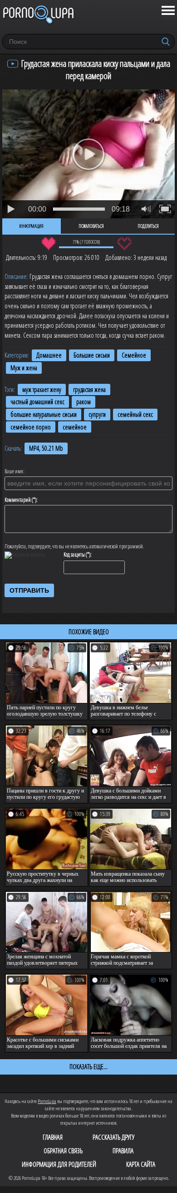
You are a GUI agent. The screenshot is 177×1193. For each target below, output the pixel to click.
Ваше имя (14, 471)
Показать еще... (88, 1066)
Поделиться (148, 226)
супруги (97, 414)
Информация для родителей (59, 1164)
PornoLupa (47, 1101)
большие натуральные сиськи (43, 414)
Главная (53, 1136)
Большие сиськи (92, 355)
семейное (75, 427)
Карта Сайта (140, 1164)
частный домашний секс (37, 401)
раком (83, 401)
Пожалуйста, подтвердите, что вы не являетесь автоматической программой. (74, 546)
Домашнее (49, 355)
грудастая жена (89, 389)
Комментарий (18, 500)
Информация (32, 226)
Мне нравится (48, 243)
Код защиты (74, 555)
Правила (123, 1150)
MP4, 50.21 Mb (46, 448)
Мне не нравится (124, 243)
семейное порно (30, 427)
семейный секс (135, 414)
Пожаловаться (91, 226)
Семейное (134, 355)
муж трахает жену (41, 389)
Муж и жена (23, 367)
